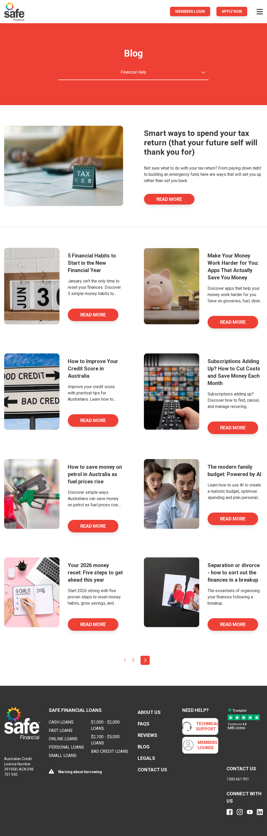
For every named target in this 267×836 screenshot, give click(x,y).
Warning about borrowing (80, 772)
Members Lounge (207, 745)
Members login (190, 11)
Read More (169, 199)
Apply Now (232, 11)
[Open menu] (260, 11)
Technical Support (207, 726)
